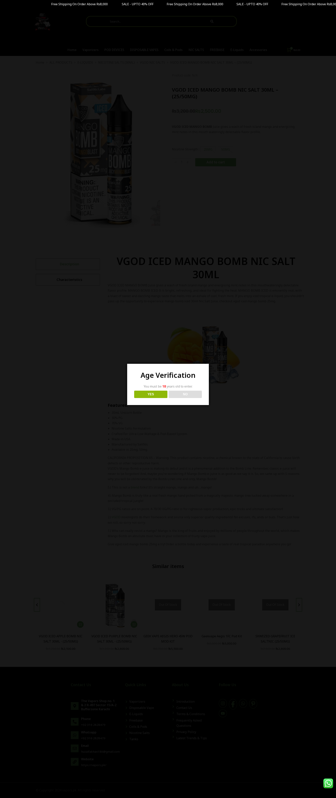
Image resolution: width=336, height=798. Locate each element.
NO (185, 394)
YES (151, 394)
